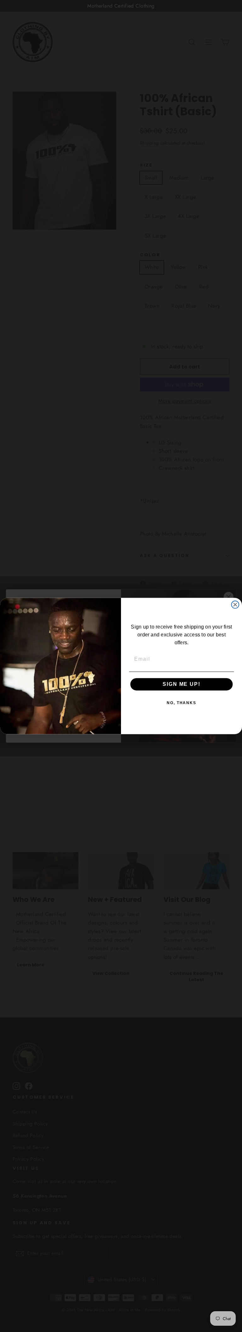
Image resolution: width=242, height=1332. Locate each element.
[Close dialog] (235, 604)
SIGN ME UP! (181, 684)
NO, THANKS (181, 703)
